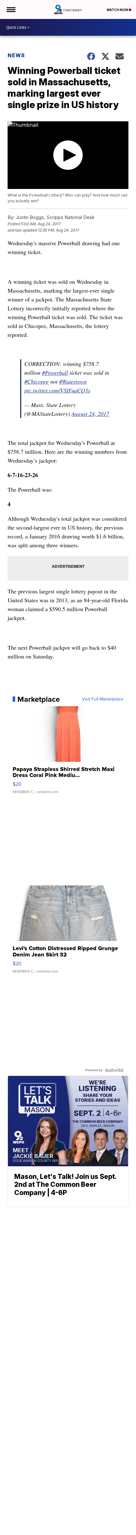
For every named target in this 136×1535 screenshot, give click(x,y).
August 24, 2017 (90, 413)
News (16, 55)
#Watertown (73, 381)
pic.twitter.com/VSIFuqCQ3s (57, 390)
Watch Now (118, 10)
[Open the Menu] (10, 9)
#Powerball (55, 372)
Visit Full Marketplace (102, 699)
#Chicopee (36, 381)
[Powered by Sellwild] (114, 1070)
